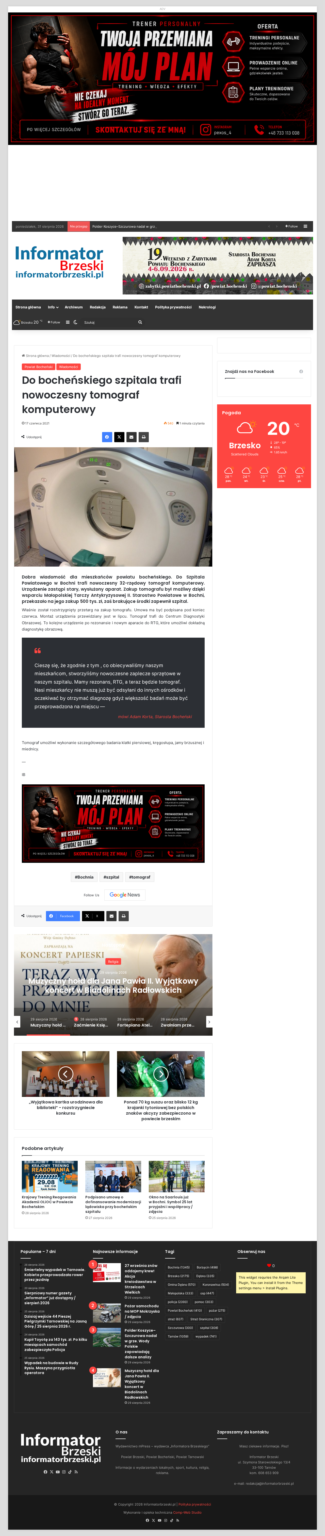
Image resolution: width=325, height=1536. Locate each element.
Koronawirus (216, 1284)
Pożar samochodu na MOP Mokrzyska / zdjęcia (142, 1311)
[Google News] (124, 895)
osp (207, 1293)
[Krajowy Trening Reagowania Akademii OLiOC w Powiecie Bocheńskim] (50, 1176)
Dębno (205, 1276)
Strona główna (28, 307)
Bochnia (85, 877)
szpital (112, 877)
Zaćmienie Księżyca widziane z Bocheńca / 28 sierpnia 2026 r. (113, 991)
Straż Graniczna (206, 1319)
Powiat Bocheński (39, 367)
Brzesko (178, 1276)
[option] (113, 985)
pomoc (204, 1302)
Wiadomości (61, 356)
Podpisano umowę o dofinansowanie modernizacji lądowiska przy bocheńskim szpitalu (113, 1204)
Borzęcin (207, 1267)
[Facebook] (107, 437)
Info (51, 307)
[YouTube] (58, 1472)
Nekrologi (207, 307)
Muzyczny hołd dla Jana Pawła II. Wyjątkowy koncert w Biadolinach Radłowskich (142, 1384)
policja (178, 1302)
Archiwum (74, 307)
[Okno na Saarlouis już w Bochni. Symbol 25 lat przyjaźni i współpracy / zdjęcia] (177, 1176)
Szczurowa (180, 1328)
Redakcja (98, 307)
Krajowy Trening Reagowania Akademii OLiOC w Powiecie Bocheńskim (49, 1202)
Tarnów (178, 1336)
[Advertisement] (162, 183)
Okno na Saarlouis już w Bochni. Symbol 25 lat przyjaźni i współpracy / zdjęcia (171, 1204)
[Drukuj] (144, 437)
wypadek (206, 1336)
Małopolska (180, 1293)
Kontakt (141, 307)
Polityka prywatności (173, 307)
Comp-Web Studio (187, 1512)
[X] (119, 437)
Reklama (120, 307)
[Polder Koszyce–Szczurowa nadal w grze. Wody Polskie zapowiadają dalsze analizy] (107, 1337)
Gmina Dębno (182, 1284)
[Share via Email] (131, 437)
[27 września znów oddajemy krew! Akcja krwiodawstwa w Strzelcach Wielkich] (107, 1272)
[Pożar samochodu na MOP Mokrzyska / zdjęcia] (107, 1313)
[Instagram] (64, 1472)
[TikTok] (70, 1472)
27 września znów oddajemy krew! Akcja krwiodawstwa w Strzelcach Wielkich (141, 1279)
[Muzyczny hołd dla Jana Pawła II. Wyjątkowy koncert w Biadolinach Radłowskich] (107, 1377)
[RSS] (76, 1472)
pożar (217, 1310)
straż (175, 1319)
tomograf (141, 877)
